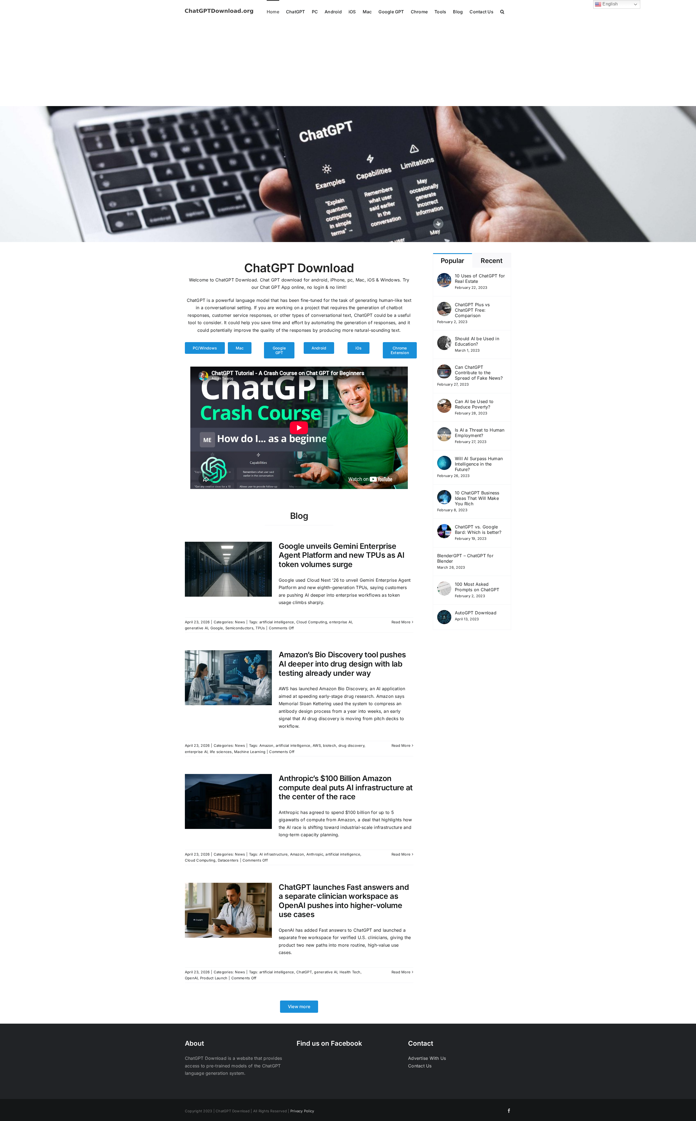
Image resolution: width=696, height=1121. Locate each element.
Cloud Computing (311, 622)
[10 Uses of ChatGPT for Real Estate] (444, 276)
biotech (329, 745)
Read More (401, 622)
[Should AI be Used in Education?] (444, 339)
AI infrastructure (273, 854)
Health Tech (350, 972)
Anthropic (314, 854)
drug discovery (351, 745)
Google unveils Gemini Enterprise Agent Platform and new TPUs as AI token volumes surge (341, 555)
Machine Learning (249, 752)
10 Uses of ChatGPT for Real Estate (480, 278)
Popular (452, 261)
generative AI (196, 628)
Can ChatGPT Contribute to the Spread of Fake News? (479, 372)
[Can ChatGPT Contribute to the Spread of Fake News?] (444, 368)
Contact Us (419, 1066)
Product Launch (213, 978)
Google (216, 628)
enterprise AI (340, 622)
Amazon (266, 745)
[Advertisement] (348, 65)
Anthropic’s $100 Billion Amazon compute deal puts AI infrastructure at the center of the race (346, 787)
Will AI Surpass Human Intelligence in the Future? (479, 464)
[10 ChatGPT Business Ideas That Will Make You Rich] (444, 493)
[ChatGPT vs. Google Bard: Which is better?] (444, 527)
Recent (491, 261)
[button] (502, 11)
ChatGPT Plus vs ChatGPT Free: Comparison (472, 310)
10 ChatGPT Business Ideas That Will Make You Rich (477, 498)
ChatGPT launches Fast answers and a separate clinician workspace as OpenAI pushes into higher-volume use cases (344, 900)
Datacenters (228, 860)
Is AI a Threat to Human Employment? (480, 432)
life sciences (221, 752)
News (240, 622)
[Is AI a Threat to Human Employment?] (444, 430)
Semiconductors (239, 628)
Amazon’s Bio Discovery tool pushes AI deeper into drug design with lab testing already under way (342, 663)
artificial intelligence (276, 622)
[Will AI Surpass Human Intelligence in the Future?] (444, 459)
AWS (317, 745)
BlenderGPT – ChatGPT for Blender (465, 558)
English (609, 4)
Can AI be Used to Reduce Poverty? (474, 404)
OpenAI (191, 978)
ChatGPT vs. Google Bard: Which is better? (478, 529)
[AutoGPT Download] (444, 613)
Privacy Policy (302, 1111)
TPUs (260, 628)
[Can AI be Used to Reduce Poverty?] (444, 402)
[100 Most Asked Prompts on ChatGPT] (444, 585)
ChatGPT (304, 972)
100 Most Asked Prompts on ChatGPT (477, 586)
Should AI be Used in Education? (477, 341)
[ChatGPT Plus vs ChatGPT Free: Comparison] (444, 305)
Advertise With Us (427, 1058)
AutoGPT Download (475, 612)
